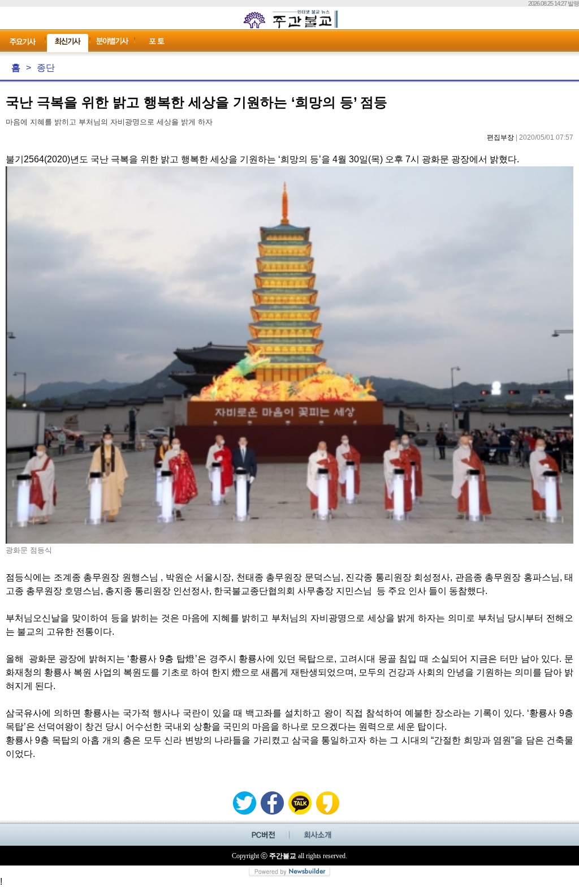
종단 (46, 67)
